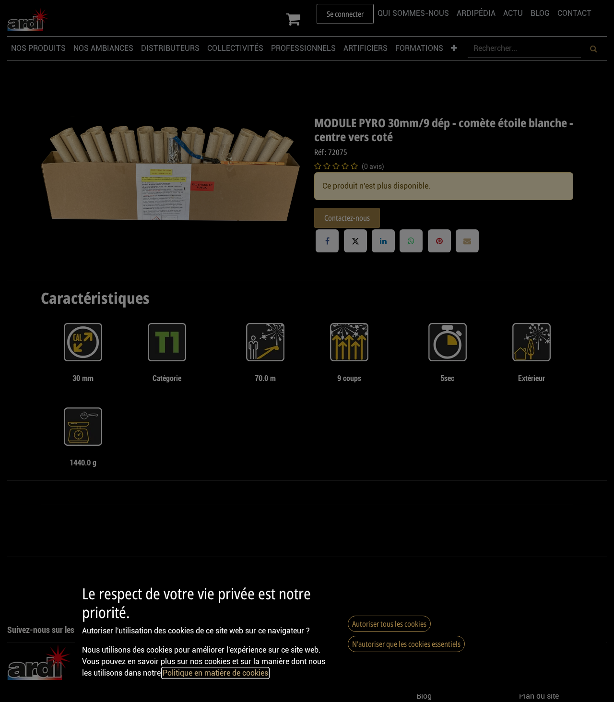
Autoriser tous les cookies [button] (389, 624)
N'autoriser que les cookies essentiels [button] (406, 644)
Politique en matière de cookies (215, 673)
